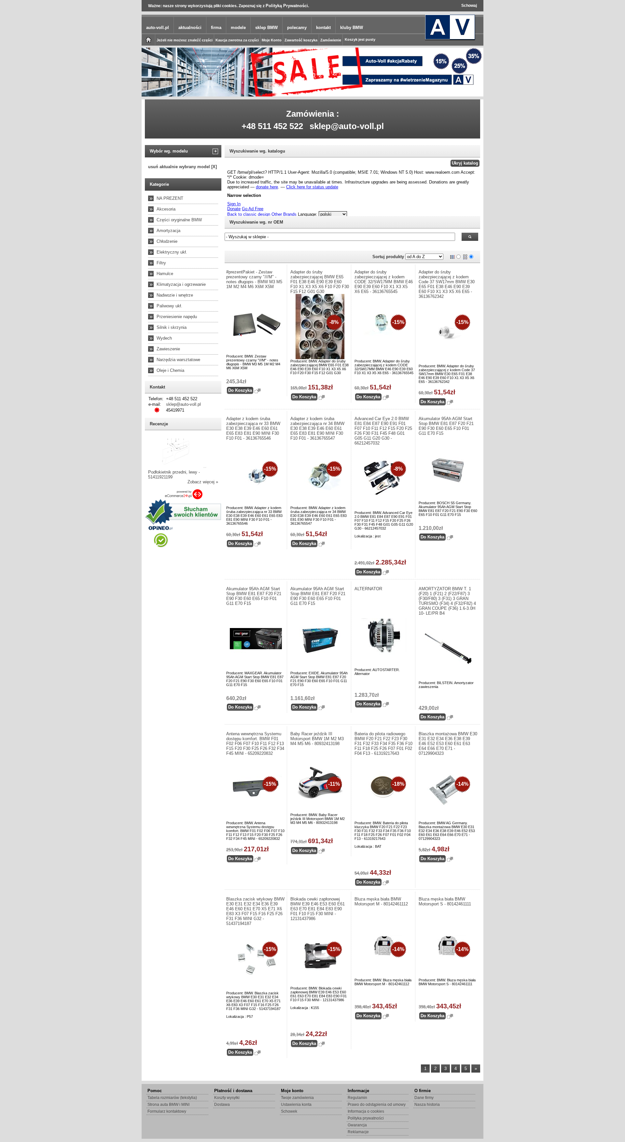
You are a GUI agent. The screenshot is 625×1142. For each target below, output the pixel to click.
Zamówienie (330, 40)
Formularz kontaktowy (166, 1111)
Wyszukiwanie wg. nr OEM (256, 222)
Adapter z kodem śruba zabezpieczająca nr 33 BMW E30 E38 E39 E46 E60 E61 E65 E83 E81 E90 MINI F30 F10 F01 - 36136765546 (253, 428)
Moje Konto (272, 40)
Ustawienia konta (296, 1104)
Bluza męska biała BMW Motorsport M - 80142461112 (381, 901)
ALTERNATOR (368, 588)
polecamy (297, 27)
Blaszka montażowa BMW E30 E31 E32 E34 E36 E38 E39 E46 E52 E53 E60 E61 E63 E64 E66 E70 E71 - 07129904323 (448, 743)
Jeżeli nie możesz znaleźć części (185, 40)
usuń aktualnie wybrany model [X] (182, 166)
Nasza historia (427, 1104)
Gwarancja (357, 1125)
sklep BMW (266, 27)
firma (216, 27)
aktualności (189, 27)
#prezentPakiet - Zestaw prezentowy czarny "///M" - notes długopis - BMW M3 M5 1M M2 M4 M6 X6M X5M (254, 279)
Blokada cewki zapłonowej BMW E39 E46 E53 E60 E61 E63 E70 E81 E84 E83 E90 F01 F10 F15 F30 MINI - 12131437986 (317, 909)
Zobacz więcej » (203, 481)
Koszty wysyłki (227, 1097)
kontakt (323, 27)
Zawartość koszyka (301, 40)
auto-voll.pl (157, 27)
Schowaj (469, 5)
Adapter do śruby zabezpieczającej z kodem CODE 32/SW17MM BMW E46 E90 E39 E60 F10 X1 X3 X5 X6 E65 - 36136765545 (383, 282)
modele (238, 27)
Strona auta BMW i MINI (168, 1104)
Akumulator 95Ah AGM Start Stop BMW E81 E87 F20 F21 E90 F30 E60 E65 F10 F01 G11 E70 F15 (446, 426)
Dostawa (222, 1104)
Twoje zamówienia (297, 1097)
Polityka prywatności (366, 1118)
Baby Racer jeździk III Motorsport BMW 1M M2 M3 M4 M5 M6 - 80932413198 (317, 738)
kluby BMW (351, 27)
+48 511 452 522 (272, 126)
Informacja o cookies (366, 1111)
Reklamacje (358, 1132)
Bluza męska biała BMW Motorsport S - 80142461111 (445, 901)
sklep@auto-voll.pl (347, 126)
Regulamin (357, 1097)
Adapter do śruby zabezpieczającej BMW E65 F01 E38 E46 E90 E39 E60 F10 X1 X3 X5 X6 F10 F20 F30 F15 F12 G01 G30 (319, 282)
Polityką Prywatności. (287, 5)
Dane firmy (424, 1097)
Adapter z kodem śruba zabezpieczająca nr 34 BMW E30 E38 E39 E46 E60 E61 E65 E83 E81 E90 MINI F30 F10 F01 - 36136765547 (317, 428)
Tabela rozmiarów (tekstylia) (172, 1097)
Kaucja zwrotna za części (237, 40)
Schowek (289, 1111)
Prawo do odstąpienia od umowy (377, 1104)
